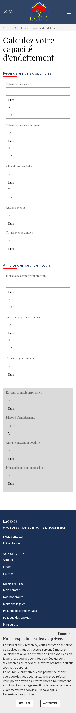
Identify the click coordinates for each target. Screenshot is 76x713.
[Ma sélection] (11, 12)
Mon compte (11, 590)
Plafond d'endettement (20, 417)
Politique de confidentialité (20, 611)
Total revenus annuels (20, 232)
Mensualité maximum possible (25, 468)
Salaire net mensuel (18, 84)
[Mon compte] (5, 12)
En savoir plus (48, 690)
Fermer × (64, 633)
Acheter (8, 560)
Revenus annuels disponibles (24, 392)
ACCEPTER (50, 703)
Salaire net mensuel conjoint (23, 125)
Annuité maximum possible (23, 442)
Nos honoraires (13, 597)
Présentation (11, 543)
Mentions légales (14, 604)
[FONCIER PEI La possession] (39, 12)
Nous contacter (13, 536)
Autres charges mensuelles (23, 317)
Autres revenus (15, 207)
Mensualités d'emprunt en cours (26, 276)
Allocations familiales (19, 166)
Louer (7, 567)
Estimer (8, 574)
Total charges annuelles (21, 358)
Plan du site (10, 624)
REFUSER (24, 703)
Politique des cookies (17, 617)
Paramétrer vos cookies (18, 694)
